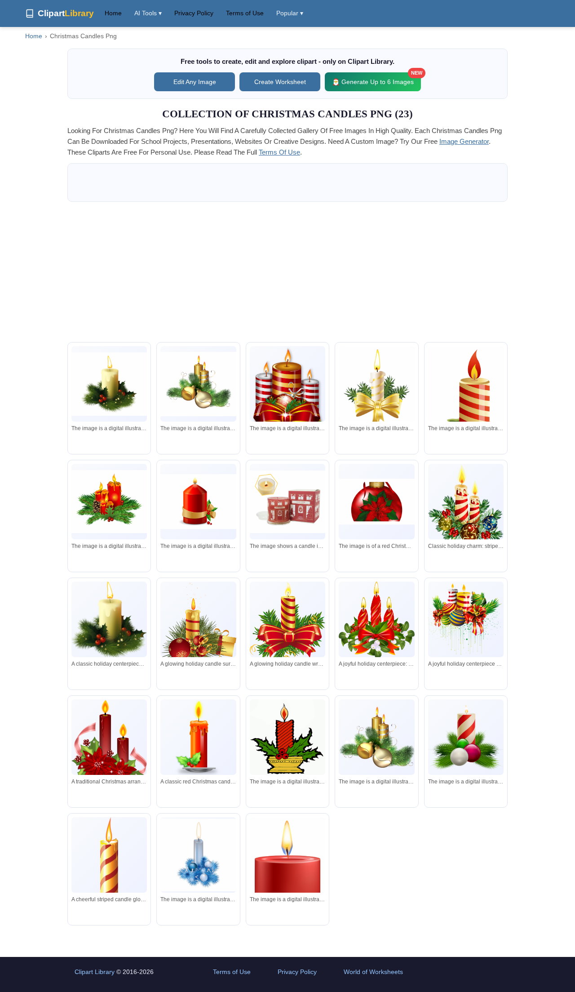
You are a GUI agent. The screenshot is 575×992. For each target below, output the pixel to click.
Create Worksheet (280, 81)
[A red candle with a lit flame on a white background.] (287, 868)
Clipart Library (95, 971)
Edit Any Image (194, 81)
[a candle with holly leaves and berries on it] (287, 737)
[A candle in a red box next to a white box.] (287, 502)
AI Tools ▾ (148, 13)
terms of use (279, 152)
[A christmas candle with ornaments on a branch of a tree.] (466, 737)
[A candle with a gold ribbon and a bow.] (376, 393)
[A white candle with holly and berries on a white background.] (109, 384)
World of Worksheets (373, 971)
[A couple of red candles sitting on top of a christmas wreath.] (109, 501)
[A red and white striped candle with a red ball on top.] (466, 405)
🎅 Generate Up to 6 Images (376, 78)
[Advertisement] (287, 272)
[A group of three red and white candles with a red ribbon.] (287, 393)
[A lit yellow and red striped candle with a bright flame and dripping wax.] (109, 863)
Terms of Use (245, 13)
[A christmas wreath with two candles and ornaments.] (376, 737)
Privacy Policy (193, 13)
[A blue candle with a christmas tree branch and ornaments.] (198, 855)
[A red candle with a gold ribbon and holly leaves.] (198, 501)
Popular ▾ (289, 13)
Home (113, 13)
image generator (464, 141)
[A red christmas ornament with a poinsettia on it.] (376, 502)
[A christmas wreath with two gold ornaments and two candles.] (198, 384)
